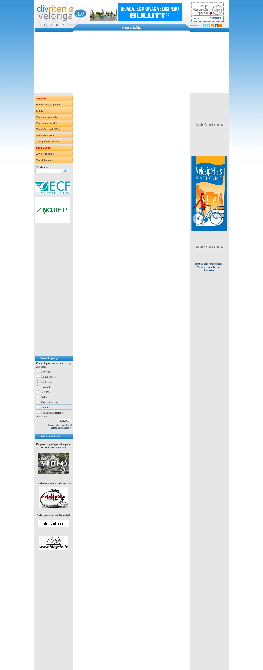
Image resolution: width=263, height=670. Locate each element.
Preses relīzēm (131, 27)
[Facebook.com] (216, 25)
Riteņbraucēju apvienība (49, 104)
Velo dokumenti (44, 160)
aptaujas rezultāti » (61, 427)
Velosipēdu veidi (45, 135)
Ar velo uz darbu (45, 154)
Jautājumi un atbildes (48, 141)
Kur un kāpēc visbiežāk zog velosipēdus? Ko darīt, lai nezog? (209, 267)
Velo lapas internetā (46, 117)
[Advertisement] (131, 62)
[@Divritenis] (208, 25)
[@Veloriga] (204, 25)
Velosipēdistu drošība (48, 129)
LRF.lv (39, 111)
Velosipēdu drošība (46, 123)
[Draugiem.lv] (212, 25)
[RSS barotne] (220, 25)
